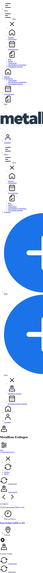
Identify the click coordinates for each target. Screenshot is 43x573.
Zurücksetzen (12, 484)
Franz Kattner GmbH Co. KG (12, 523)
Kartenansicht (12, 492)
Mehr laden (12, 572)
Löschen (6, 472)
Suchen (6, 474)
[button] (12, 27)
